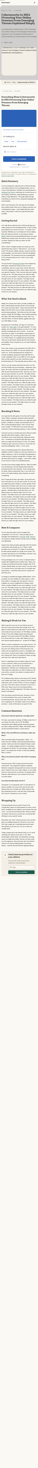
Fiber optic (13, 327)
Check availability (21, 872)
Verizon (32, 537)
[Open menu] (34, 3)
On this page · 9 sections (12, 91)
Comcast (22, 537)
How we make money (7, 176)
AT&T (27, 537)
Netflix (3, 236)
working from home (8, 192)
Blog (13, 82)
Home (8, 82)
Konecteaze (5, 2)
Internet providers (19, 263)
